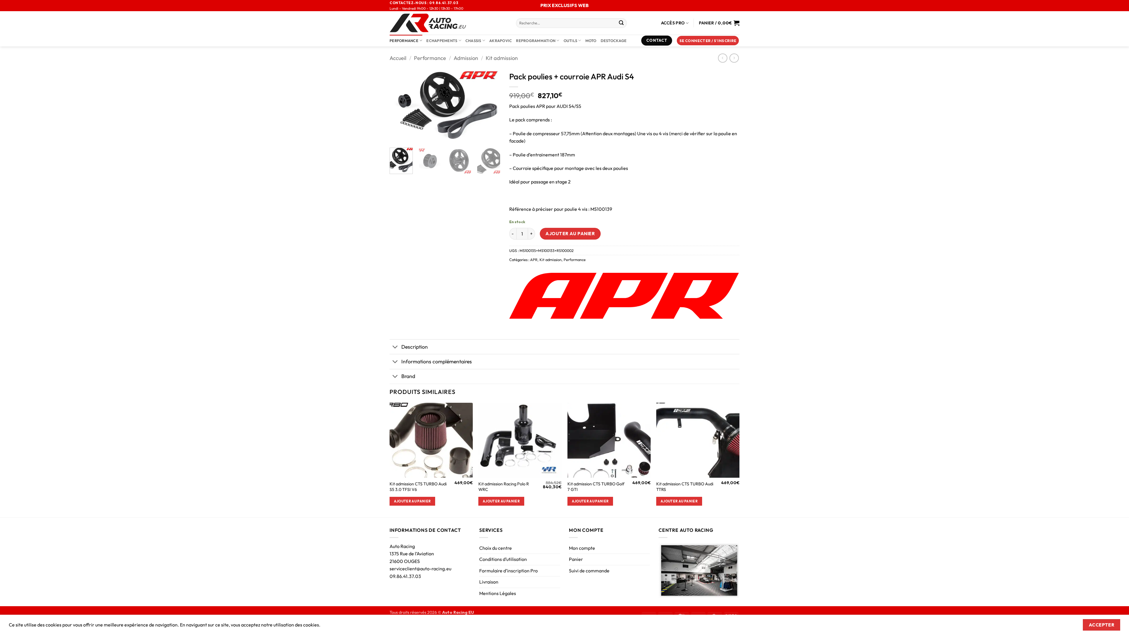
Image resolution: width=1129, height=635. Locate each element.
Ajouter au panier (570, 233)
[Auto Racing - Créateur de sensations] (448, 23)
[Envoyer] (621, 23)
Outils (570, 40)
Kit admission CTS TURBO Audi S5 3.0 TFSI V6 (418, 486)
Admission (466, 58)
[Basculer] (395, 347)
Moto (591, 40)
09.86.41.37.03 (405, 576)
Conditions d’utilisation (503, 559)
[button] (708, 41)
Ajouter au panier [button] (412, 501)
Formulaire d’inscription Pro (508, 571)
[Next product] (722, 58)
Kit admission (502, 58)
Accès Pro (673, 23)
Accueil (398, 58)
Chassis (473, 40)
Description (414, 346)
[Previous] (399, 105)
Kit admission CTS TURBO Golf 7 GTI (595, 486)
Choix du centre (495, 548)
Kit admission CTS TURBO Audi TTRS (684, 486)
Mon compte (582, 548)
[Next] (490, 105)
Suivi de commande (589, 571)
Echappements (441, 40)
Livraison (488, 582)
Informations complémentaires (436, 361)
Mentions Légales (497, 593)
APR (533, 259)
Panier (576, 559)
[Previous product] (734, 58)
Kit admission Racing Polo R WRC (503, 486)
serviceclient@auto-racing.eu (420, 569)
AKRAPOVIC (500, 40)
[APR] (624, 296)
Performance (404, 40)
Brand (408, 376)
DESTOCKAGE (614, 40)
